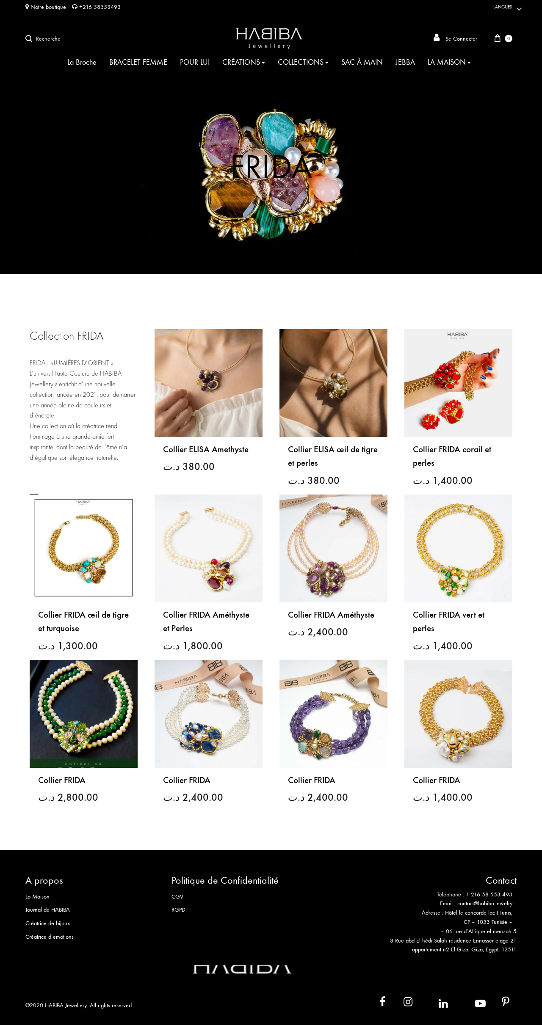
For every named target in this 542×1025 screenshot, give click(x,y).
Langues (502, 7)
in (434, 1003)
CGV (177, 896)
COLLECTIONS (301, 62)
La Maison (37, 896)
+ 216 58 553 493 (489, 894)
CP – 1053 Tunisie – (488, 922)
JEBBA (405, 62)
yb (470, 1003)
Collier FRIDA (62, 780)
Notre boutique (47, 7)
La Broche (82, 62)
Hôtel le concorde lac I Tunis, (478, 912)
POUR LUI (195, 62)
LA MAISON (447, 62)
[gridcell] (444, 899)
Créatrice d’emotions (49, 936)
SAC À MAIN (362, 62)
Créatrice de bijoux (47, 923)
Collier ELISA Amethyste (206, 449)
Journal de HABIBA (47, 909)
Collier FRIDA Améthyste (331, 615)
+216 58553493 (99, 7)
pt (500, 1003)
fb (377, 1003)
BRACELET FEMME (138, 62)
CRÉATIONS (241, 62)
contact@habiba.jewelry (484, 903)
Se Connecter (460, 38)
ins (400, 1003)
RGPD (178, 909)
